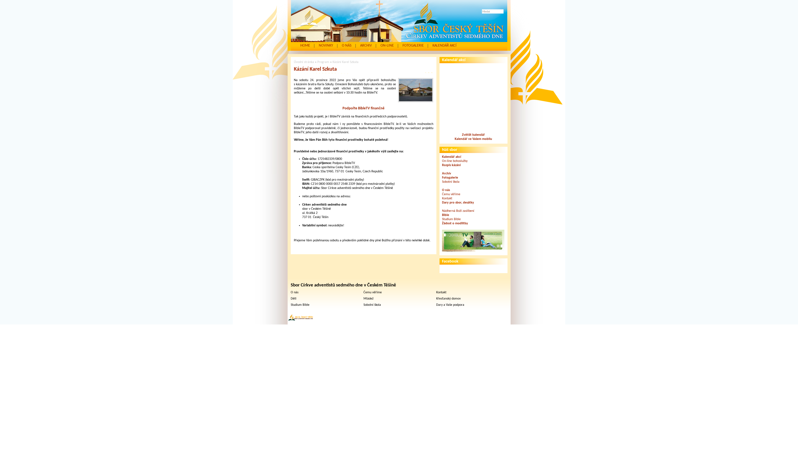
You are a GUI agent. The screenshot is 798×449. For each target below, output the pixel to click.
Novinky (326, 46)
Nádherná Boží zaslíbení (458, 211)
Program (323, 62)
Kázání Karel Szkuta (345, 62)
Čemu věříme (451, 194)
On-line (387, 46)
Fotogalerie (413, 46)
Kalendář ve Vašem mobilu (473, 139)
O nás (346, 46)
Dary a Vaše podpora (450, 305)
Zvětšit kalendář (473, 135)
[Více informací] (473, 250)
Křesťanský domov (448, 298)
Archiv (366, 46)
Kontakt (447, 198)
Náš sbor (449, 150)
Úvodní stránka (304, 62)
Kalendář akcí (444, 46)
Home (305, 46)
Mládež (368, 298)
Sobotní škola (450, 182)
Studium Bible (451, 219)
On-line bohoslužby (455, 161)
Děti (293, 298)
